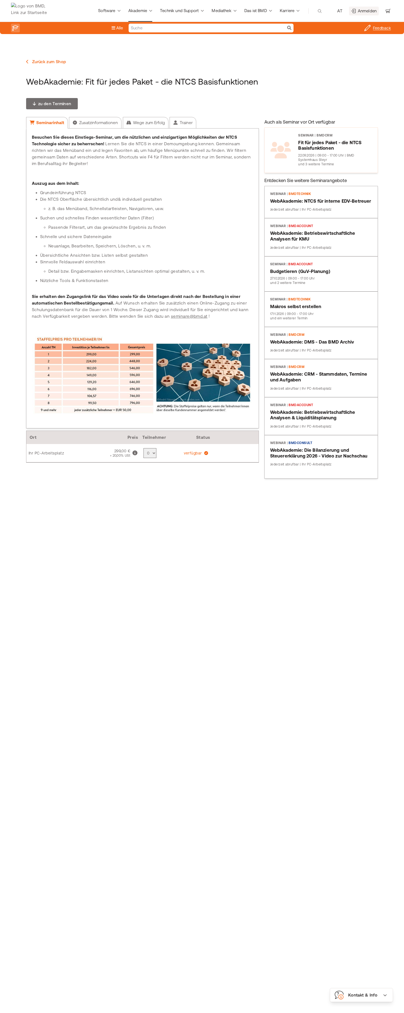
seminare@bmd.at (189, 316)
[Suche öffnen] (319, 11)
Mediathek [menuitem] (221, 10)
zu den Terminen (54, 103)
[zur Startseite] (30, 11)
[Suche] (289, 28)
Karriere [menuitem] (287, 10)
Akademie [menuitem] (137, 10)
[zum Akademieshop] (15, 28)
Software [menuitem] (106, 10)
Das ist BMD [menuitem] (255, 10)
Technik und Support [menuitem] (179, 10)
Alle (119, 28)
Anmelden (367, 11)
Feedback (382, 28)
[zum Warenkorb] (388, 11)
